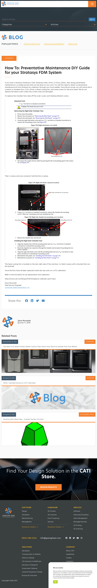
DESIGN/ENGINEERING (54, 44)
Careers (69, 558)
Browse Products (48, 487)
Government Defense (29, 568)
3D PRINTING (90, 342)
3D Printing (78, 525)
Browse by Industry (29, 527)
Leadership (70, 554)
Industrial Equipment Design (32, 572)
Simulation (25, 515)
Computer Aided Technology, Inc (17, 287)
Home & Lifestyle (28, 558)
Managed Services (80, 522)
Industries (27, 547)
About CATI (70, 551)
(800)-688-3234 (29, 538)
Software (26, 507)
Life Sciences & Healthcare (31, 561)
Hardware (53, 507)
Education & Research (30, 565)
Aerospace (26, 551)
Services (50, 522)
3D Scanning (78, 529)
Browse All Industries (29, 575)
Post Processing (53, 518)
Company (70, 547)
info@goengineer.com (50, 538)
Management (27, 522)
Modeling (90, 378)
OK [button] (55, 582)
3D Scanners (52, 515)
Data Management (80, 518)
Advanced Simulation (81, 515)
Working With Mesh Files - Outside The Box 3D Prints (23, 419)
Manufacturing (27, 518)
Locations (69, 561)
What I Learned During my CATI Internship (19, 383)
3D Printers (52, 511)
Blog (16, 37)
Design (24, 511)
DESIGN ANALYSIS (32, 44)
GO (91, 19)
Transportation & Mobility (31, 554)
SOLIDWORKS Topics (87, 414)
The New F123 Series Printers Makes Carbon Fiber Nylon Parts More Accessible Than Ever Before (40, 346)
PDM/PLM (72, 44)
